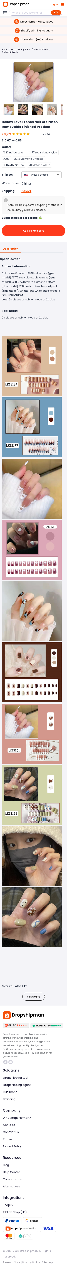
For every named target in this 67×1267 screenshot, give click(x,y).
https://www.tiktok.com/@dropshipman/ (5, 1062)
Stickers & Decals (10, 52)
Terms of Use (11, 1262)
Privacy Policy (31, 1262)
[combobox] (36, 175)
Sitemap (47, 1262)
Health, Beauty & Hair (20, 49)
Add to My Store (33, 230)
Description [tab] (10, 249)
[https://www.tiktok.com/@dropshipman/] (5, 1062)
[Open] (57, 174)
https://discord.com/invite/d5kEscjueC (11, 1062)
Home (4, 49)
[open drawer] (62, 4)
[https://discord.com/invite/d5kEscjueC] (10, 1062)
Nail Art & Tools (41, 49)
